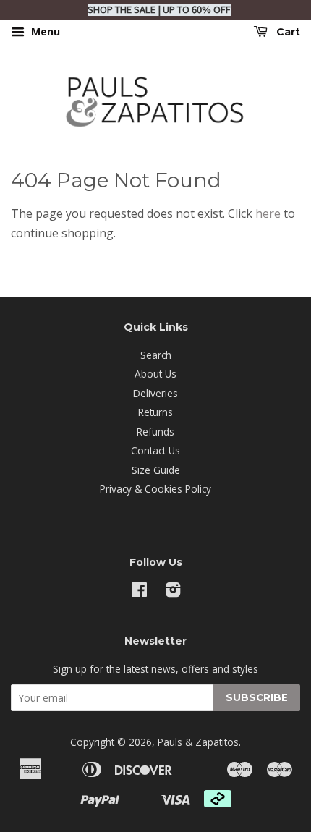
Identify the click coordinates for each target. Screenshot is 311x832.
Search (155, 355)
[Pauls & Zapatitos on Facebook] (139, 592)
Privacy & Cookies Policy (155, 489)
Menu (44, 31)
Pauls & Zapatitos (198, 742)
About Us (155, 374)
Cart (286, 31)
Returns (155, 412)
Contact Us (155, 450)
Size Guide (156, 470)
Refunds (155, 431)
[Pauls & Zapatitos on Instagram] (173, 592)
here (268, 213)
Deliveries (155, 393)
